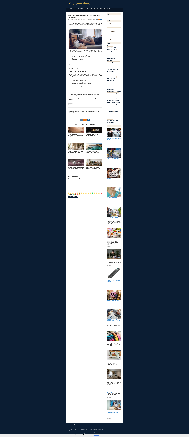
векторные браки (110, 54)
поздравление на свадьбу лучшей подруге (114, 91)
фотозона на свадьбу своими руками (113, 120)
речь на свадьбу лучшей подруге (112, 107)
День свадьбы (110, 8)
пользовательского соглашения (92, 433)
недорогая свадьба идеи (111, 78)
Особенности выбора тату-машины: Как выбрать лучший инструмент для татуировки (114, 280)
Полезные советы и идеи (90, 8)
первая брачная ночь (110, 87)
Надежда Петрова (71, 109)
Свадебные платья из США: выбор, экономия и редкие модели (75, 152)
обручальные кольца (110, 80)
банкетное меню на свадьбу (111, 47)
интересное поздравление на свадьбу (113, 62)
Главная (70, 8)
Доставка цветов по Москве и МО (113, 300)
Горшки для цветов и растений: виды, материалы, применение (93, 168)
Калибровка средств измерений (113, 158)
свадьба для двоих (114, 113)
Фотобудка (109, 178)
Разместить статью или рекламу (102, 424)
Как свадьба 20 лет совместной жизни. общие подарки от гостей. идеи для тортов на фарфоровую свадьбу (114, 391)
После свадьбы (111, 36)
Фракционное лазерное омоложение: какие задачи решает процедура (75, 135)
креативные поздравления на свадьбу (113, 69)
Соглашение (91, 424)
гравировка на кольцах (111, 58)
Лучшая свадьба (82, 3)
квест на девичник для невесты (112, 65)
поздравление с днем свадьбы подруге (113, 98)
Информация (83, 19)
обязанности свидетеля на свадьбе (112, 82)
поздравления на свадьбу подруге (112, 104)
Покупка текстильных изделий (112, 341)
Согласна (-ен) (96, 435)
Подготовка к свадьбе (101, 8)
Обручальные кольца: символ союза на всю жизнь (92, 135)
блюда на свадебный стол (111, 51)
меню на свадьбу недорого (111, 76)
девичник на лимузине (110, 60)
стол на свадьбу (109, 118)
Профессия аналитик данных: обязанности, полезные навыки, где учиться (113, 320)
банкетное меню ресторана (111, 49)
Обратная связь (77, 424)
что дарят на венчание (110, 122)
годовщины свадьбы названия (112, 56)
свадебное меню (110, 111)
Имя (68, 178)
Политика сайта (84, 424)
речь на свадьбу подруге (111, 109)
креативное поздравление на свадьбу (113, 67)
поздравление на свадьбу (111, 89)
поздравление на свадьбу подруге (112, 93)
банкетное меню (109, 45)
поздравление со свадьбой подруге (113, 100)
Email (80, 178)
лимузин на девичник (110, 71)
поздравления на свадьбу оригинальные (113, 102)
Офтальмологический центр (112, 197)
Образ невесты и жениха (78, 8)
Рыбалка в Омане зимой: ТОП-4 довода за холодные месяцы (93, 152)
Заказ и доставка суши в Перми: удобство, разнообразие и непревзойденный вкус (113, 218)
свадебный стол (116, 111)
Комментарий (70, 181)
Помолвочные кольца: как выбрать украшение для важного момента (76, 168)
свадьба (108, 113)
